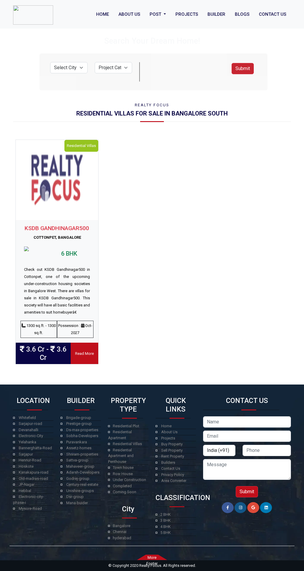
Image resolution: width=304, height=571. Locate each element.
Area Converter (173, 480)
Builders (168, 462)
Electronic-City (31, 436)
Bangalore (121, 525)
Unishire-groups (80, 490)
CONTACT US (272, 14)
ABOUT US (129, 14)
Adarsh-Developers (82, 472)
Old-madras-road (33, 478)
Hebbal (25, 490)
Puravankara (76, 442)
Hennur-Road (30, 460)
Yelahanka (27, 442)
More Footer (152, 557)
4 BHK (165, 526)
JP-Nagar (26, 484)
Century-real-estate (82, 484)
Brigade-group (78, 417)
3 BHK (165, 520)
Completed (122, 486)
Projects (168, 438)
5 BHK (165, 532)
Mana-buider (77, 503)
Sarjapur (26, 454)
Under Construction (129, 479)
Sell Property (172, 450)
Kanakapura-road (33, 472)
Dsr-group (75, 496)
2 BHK (165, 514)
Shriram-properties (82, 454)
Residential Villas (127, 444)
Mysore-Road (30, 508)
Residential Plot (126, 426)
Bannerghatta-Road (35, 448)
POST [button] (156, 14)
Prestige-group (79, 423)
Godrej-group (77, 478)
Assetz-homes (78, 448)
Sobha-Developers (82, 436)
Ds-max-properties (82, 430)
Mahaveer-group (80, 466)
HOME (102, 14)
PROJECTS (186, 14)
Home (166, 426)
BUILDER (216, 14)
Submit (242, 68)
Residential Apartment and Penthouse (121, 456)
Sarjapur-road (30, 423)
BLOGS (242, 14)
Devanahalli (28, 430)
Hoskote (26, 466)
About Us (169, 432)
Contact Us (170, 468)
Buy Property (172, 444)
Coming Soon (124, 492)
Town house (123, 467)
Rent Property (172, 456)
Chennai (119, 531)
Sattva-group (77, 460)
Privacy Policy (172, 474)
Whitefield (27, 417)
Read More (84, 353)
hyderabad (122, 538)
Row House (123, 474)
